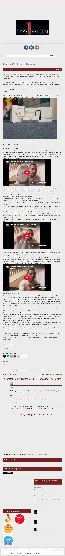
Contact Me (23, 6)
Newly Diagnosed (38, 3)
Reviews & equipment (9, 6)
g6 (52, 370)
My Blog (25, 3)
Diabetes (49, 370)
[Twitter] (31, 47)
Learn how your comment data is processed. (36, 454)
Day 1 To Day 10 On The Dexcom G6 (52, 374)
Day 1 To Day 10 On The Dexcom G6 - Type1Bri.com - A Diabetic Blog (28, 399)
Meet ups (50, 3)
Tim (14, 383)
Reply (11, 395)
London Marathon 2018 (9, 374)
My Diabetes (14, 3)
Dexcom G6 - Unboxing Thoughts (13, 370)
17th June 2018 (14, 387)
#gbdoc (39, 370)
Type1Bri (58, 69)
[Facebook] (26, 47)
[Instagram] (36, 47)
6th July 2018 (14, 402)
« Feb (35, 504)
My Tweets (6, 464)
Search (52, 55)
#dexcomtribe (32, 370)
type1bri (56, 370)
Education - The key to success (49, 522)
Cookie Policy (35, 553)
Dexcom (44, 370)
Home (4, 3)
